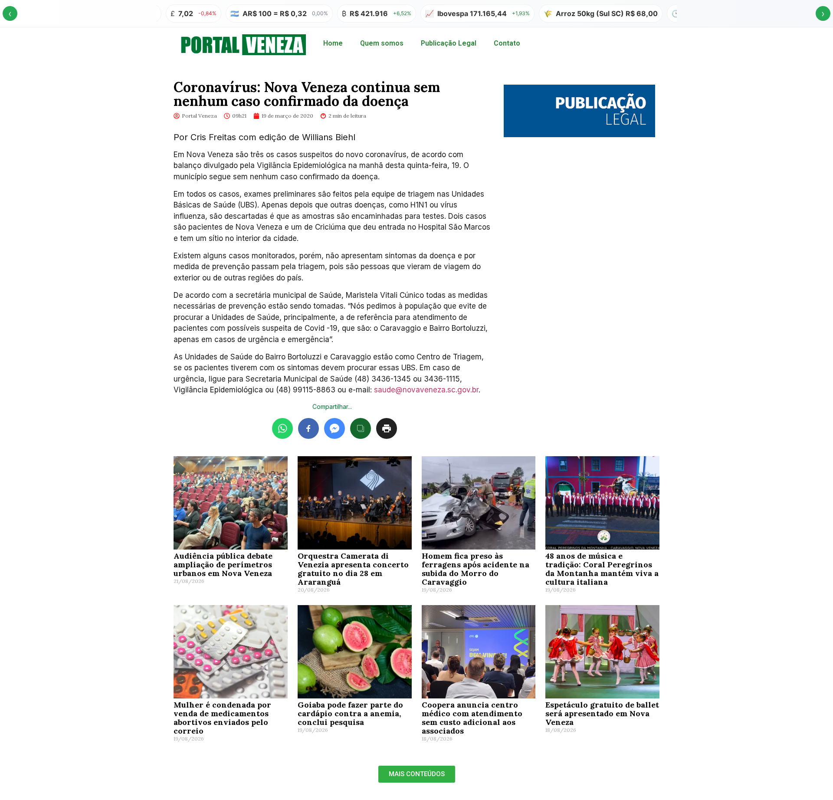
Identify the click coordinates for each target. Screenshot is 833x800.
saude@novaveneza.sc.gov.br (426, 389)
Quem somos (381, 43)
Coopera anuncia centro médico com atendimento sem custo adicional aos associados (472, 718)
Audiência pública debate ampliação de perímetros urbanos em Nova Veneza (223, 564)
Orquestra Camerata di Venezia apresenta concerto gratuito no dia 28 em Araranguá (353, 569)
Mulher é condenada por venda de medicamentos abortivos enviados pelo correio (222, 718)
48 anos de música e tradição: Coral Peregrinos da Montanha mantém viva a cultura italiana (602, 569)
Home (333, 43)
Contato (507, 43)
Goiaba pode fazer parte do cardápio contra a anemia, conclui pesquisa (350, 713)
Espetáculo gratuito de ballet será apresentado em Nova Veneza (602, 713)
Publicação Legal (448, 43)
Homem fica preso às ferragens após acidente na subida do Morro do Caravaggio (475, 569)
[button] (416, 774)
